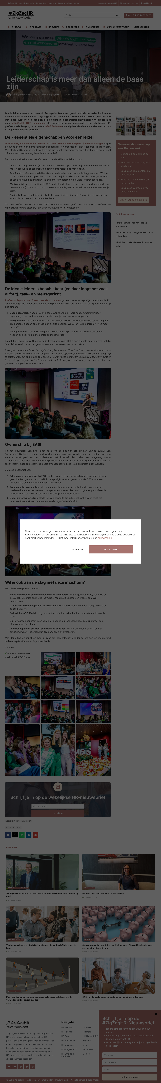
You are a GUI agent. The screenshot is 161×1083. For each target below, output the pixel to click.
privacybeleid (105, 537)
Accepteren (111, 549)
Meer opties (77, 549)
